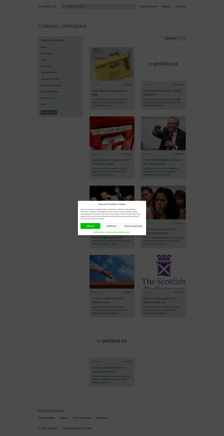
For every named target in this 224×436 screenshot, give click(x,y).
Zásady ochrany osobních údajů (117, 232)
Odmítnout (112, 226)
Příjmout (90, 226)
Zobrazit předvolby (133, 226)
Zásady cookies (99, 232)
